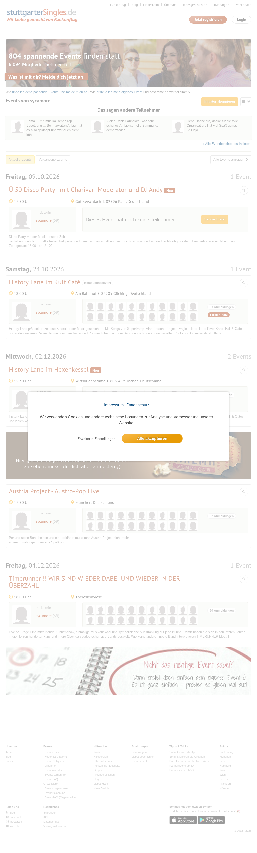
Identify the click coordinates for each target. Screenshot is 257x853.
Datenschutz (138, 405)
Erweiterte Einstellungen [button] (96, 439)
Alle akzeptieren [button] (152, 438)
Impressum (114, 405)
